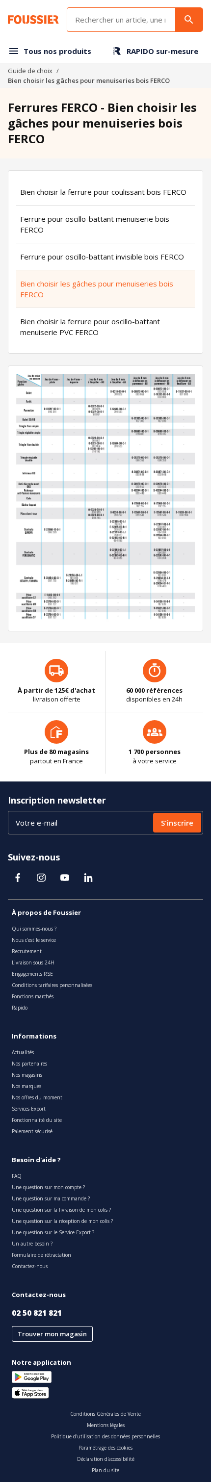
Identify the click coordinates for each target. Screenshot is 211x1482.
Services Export (29, 1108)
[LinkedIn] (88, 877)
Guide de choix (30, 70)
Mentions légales (106, 1425)
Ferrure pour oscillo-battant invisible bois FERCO (102, 256)
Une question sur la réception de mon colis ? (62, 1221)
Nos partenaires (29, 1063)
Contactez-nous (30, 1266)
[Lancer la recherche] (189, 19)
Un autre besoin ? (32, 1243)
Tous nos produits (57, 51)
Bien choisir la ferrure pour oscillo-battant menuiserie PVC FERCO (90, 326)
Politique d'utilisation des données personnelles (105, 1436)
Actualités (23, 1052)
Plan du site (105, 1470)
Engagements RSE (32, 973)
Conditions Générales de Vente (105, 1413)
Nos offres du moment (37, 1097)
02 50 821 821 (37, 1313)
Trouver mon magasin (52, 1333)
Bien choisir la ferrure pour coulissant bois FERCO (103, 192)
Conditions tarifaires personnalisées (52, 985)
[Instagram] (41, 877)
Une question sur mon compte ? (48, 1187)
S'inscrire (177, 823)
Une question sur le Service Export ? (53, 1232)
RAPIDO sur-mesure (162, 51)
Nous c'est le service (34, 939)
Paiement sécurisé (32, 1131)
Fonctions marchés (32, 996)
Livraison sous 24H (33, 962)
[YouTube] (65, 877)
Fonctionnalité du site (37, 1120)
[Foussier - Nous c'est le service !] (33, 19)
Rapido (19, 1007)
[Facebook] (17, 877)
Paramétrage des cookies (105, 1447)
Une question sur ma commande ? (51, 1198)
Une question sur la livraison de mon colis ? (61, 1209)
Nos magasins (27, 1074)
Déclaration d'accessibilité (105, 1459)
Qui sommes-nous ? (34, 928)
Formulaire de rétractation (41, 1254)
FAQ (17, 1175)
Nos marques (26, 1086)
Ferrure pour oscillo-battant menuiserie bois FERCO (94, 224)
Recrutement (27, 951)
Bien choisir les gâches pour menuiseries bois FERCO (96, 289)
